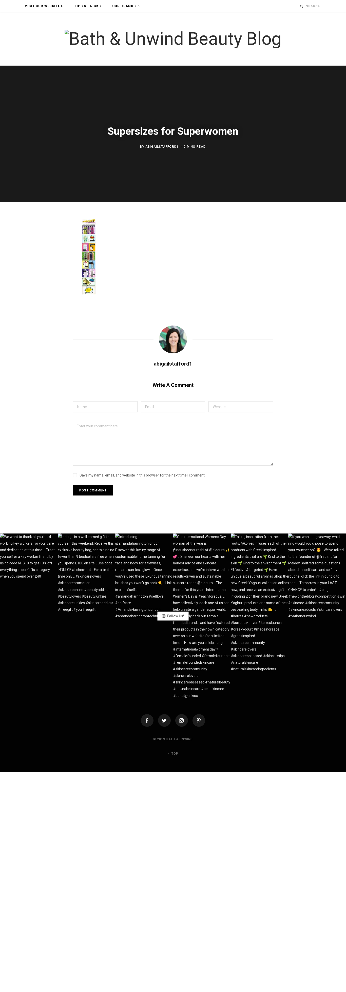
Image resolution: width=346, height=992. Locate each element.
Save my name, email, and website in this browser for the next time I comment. (142, 475)
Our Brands (124, 6)
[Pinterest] (53, 264)
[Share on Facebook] (53, 237)
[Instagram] (181, 720)
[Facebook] (147, 720)
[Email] (53, 278)
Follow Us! (175, 616)
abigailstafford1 (162, 146)
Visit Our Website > (44, 6)
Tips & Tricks (87, 6)
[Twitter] (164, 720)
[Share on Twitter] (53, 251)
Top (174, 753)
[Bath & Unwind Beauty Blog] (173, 39)
